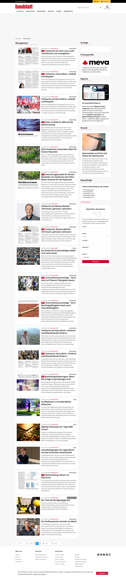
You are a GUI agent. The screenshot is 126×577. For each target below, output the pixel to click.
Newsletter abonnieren (41, 557)
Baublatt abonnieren (40, 559)
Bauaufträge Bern (88, 192)
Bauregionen (41, 11)
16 (43, 543)
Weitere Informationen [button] (39, 574)
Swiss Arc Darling (59, 564)
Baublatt (77, 555)
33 (56, 543)
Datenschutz (18, 561)
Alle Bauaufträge (86, 202)
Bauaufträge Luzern (88, 193)
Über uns (17, 555)
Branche (84, 254)
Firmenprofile (68, 11)
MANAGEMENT (54, 48)
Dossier (58, 11)
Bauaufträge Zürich (88, 197)
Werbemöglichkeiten (20, 1)
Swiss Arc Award (59, 559)
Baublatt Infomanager (81, 559)
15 (40, 543)
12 (30, 543)
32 (52, 543)
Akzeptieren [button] (102, 573)
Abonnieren (106, 1)
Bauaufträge (30, 11)
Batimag (77, 557)
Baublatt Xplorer (79, 564)
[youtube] (109, 555)
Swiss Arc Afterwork (60, 561)
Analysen (51, 11)
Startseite (18, 38)
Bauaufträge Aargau (88, 190)
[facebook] (101, 555)
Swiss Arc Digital (59, 555)
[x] (98, 555)
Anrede (84, 233)
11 (27, 543)
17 (46, 543)
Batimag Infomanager (80, 561)
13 (33, 543)
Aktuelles (20, 11)
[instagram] (104, 555)
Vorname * (85, 240)
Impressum (18, 559)
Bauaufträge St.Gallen (89, 195)
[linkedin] (107, 555)
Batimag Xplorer (79, 566)
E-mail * (84, 226)
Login (97, 1)
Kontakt (17, 557)
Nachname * (85, 247)
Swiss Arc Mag (59, 557)
